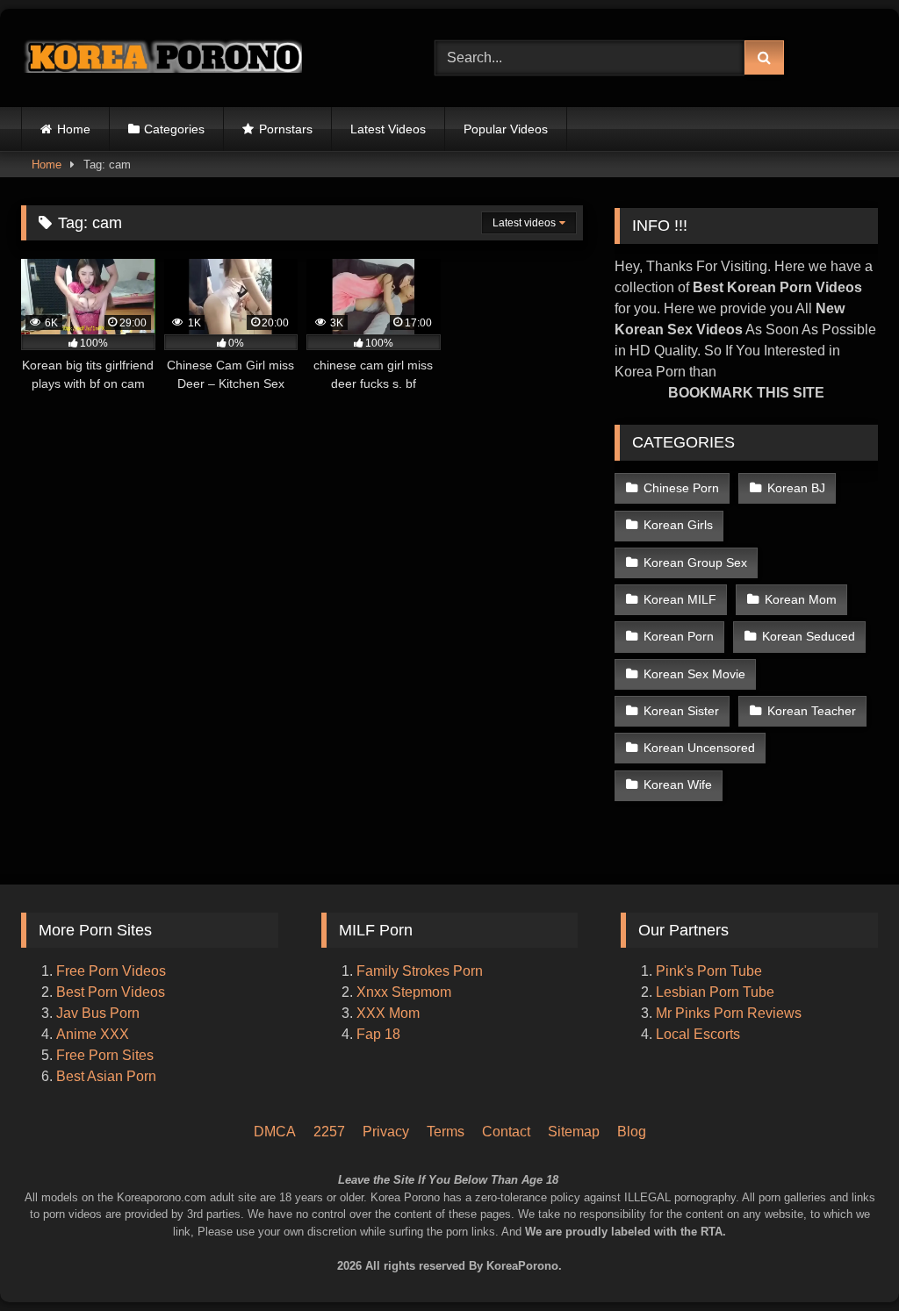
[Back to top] (862, 1224)
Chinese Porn (681, 488)
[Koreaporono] (200, 58)
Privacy (386, 1131)
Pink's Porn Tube (709, 971)
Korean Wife (678, 784)
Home (73, 129)
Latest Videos (388, 129)
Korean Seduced (808, 636)
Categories (174, 129)
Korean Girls (678, 525)
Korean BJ (796, 488)
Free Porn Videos (111, 971)
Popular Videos (506, 129)
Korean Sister (681, 711)
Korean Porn (679, 636)
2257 (329, 1131)
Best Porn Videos (110, 992)
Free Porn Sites (105, 1055)
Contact (506, 1131)
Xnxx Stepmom (403, 992)
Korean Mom (801, 599)
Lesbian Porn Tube (715, 992)
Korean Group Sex (695, 562)
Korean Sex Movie (694, 674)
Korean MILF (680, 599)
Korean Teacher (811, 711)
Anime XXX (92, 1034)
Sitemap (574, 1131)
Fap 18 (378, 1034)
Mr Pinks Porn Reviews (730, 1013)
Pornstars (286, 129)
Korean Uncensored (699, 748)
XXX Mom (389, 1013)
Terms (445, 1131)
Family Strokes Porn (419, 971)
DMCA (275, 1131)
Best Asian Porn (106, 1076)
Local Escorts (698, 1034)
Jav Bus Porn (98, 1013)
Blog (631, 1131)
